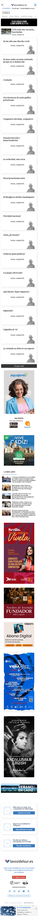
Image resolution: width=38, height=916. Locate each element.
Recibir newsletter (23, 846)
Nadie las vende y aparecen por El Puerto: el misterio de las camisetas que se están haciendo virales (22, 504)
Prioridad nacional (12, 216)
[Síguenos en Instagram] (14, 891)
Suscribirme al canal (24, 829)
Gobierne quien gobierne (14, 254)
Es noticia (6, 8)
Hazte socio (20, 877)
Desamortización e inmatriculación (11, 139)
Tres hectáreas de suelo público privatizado (17, 98)
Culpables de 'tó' (10, 329)
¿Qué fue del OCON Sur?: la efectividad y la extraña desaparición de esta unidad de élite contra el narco (23, 496)
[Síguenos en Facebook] (28, 891)
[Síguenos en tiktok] (19, 891)
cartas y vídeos (14, 16)
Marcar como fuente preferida (19, 895)
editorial (4, 16)
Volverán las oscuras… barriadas (23, 30)
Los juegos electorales (12, 273)
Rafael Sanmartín (18, 34)
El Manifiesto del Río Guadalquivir (18, 197)
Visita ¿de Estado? (11, 235)
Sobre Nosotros (29, 902)
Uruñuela (7, 80)
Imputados (8, 310)
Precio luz (15, 8)
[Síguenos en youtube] (23, 891)
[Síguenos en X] (9, 891)
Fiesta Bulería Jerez (27, 8)
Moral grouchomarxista (14, 178)
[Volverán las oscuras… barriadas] (6, 31)
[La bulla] (19, 5)
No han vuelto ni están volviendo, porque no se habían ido (18, 60)
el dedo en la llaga (26, 16)
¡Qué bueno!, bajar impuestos (16, 292)
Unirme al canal (24, 813)
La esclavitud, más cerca (14, 159)
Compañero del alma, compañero (18, 119)
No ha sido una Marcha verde (16, 41)
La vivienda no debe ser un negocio (18, 348)
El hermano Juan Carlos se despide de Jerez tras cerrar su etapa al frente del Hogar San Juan (22, 488)
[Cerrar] (36, 909)
